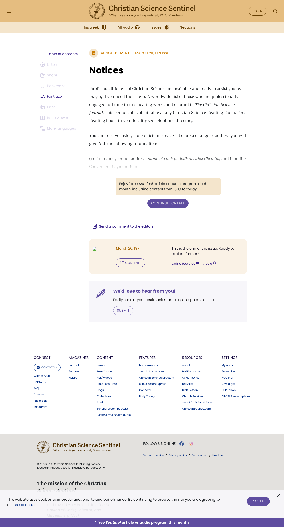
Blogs (100, 390)
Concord (145, 390)
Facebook (40, 400)
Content (105, 357)
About (186, 365)
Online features (184, 263)
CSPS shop (229, 390)
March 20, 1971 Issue (153, 53)
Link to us (40, 382)
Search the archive (151, 371)
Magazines (79, 357)
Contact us (49, 367)
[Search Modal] (275, 11)
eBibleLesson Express (152, 384)
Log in (257, 11)
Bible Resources (107, 384)
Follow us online (159, 443)
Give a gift (228, 384)
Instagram (40, 407)
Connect (42, 357)
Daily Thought (148, 396)
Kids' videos (104, 377)
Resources (192, 357)
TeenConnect (105, 371)
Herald (73, 377)
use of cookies (26, 504)
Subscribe (228, 371)
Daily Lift (187, 384)
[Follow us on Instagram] (190, 443)
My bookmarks (148, 365)
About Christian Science (197, 402)
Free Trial (227, 377)
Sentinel (74, 371)
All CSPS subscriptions (236, 396)
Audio (208, 263)
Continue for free (168, 203)
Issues (101, 365)
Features (147, 357)
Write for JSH (42, 376)
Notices (106, 70)
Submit (123, 310)
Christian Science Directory (156, 377)
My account (229, 365)
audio (114, 415)
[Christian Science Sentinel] (142, 11)
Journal (74, 365)
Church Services (192, 396)
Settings (229, 357)
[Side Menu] (9, 11)
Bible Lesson (190, 390)
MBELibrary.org (191, 371)
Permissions (199, 455)
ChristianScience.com (196, 408)
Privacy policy (178, 455)
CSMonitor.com (192, 377)
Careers (39, 394)
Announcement (115, 53)
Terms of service (153, 455)
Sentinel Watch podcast (112, 408)
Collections (104, 396)
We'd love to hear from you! (144, 291)
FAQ (36, 388)
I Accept (258, 501)
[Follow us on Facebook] (181, 443)
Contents (133, 263)
